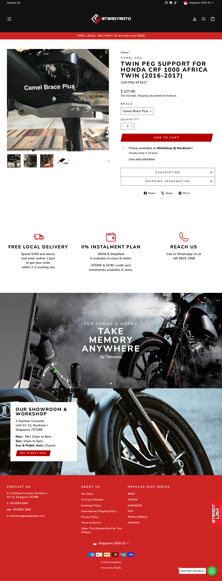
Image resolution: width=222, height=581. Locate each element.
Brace (127, 104)
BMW (131, 494)
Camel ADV (131, 58)
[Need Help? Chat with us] (212, 571)
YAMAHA (133, 522)
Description (167, 172)
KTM (130, 511)
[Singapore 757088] (111, 431)
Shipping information (167, 181)
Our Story (87, 494)
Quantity (130, 119)
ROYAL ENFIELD (137, 517)
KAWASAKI (135, 505)
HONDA (133, 499)
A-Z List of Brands (92, 499)
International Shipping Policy (99, 511)
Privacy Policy (89, 517)
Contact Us (13, 3)
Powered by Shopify (111, 567)
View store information (142, 159)
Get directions (33, 453)
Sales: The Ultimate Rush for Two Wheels (101, 530)
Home (124, 52)
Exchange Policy (91, 505)
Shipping (142, 95)
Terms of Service (91, 522)
